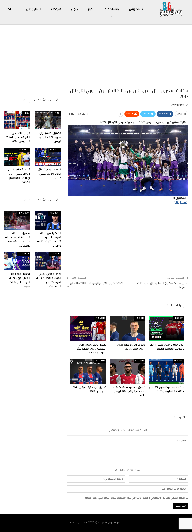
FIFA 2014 (55, 213)
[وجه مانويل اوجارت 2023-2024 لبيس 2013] (127, 328)
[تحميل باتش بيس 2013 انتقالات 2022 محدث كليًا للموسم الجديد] (88, 328)
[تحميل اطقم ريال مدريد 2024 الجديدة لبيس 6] (47, 120)
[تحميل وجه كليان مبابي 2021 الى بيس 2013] (88, 371)
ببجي (74, 9)
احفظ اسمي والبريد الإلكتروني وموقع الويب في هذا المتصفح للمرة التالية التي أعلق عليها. (135, 498)
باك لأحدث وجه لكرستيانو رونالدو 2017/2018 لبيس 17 (95, 285)
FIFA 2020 (23, 213)
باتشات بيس (137, 9)
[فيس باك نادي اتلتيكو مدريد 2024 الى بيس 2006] (17, 120)
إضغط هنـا (181, 202)
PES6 (57, 113)
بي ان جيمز (75, 523)
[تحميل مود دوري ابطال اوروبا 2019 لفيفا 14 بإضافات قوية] (17, 261)
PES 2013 (178, 318)
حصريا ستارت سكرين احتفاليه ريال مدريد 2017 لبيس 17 (162, 285)
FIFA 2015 (55, 254)
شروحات (56, 9)
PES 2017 (55, 149)
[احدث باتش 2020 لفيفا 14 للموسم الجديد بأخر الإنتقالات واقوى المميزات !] (47, 220)
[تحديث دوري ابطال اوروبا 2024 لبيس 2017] (47, 157)
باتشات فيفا (111, 9)
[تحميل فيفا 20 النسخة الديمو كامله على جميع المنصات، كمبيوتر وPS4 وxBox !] (17, 220)
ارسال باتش (33, 9)
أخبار (90, 9)
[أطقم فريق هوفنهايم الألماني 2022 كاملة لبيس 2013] (166, 371)
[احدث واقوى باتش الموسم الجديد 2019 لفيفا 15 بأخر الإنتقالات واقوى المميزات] (47, 261)
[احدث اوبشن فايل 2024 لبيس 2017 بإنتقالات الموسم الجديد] (17, 157)
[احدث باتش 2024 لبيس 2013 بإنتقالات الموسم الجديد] (166, 328)
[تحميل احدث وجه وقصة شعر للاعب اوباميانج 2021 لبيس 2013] (127, 371)
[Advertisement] (96, 54)
